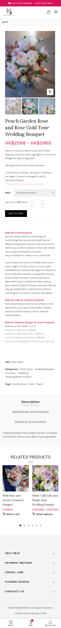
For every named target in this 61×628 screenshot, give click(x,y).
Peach (39, 384)
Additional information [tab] (30, 412)
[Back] (5, 21)
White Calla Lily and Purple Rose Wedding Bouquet (44, 500)
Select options (44, 514)
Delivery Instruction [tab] (30, 422)
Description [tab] (30, 402)
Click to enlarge (50, 92)
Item (7, 192)
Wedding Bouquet (44, 369)
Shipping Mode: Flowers (18, 376)
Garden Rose (19, 384)
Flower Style (26, 369)
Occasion (10, 373)
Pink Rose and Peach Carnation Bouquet (13, 500)
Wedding (23, 373)
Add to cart (16, 213)
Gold (31, 384)
